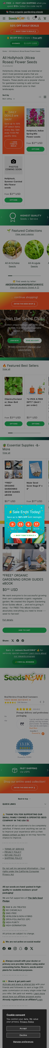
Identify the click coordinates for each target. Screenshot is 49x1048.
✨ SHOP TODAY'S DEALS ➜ (24, 535)
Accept (23, 1028)
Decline (23, 1035)
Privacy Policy (27, 1021)
